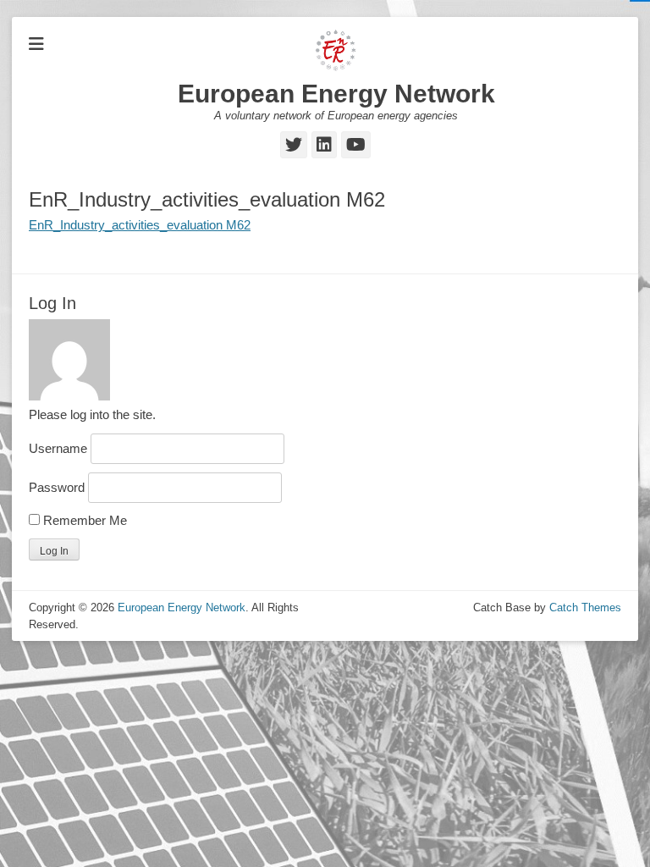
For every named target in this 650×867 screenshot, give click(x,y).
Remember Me (83, 520)
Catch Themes (585, 607)
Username (58, 448)
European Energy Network (336, 94)
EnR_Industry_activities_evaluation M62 (140, 225)
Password (57, 487)
